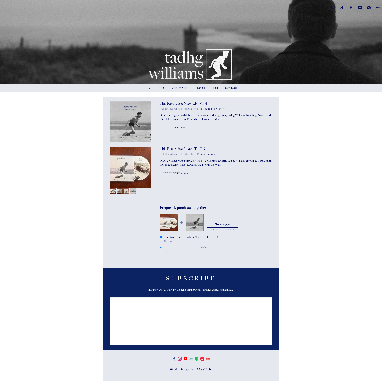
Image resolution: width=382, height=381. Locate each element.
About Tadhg (180, 87)
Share (167, 137)
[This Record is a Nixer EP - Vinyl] (130, 122)
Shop (215, 87)
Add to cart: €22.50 (175, 128)
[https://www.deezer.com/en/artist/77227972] (208, 359)
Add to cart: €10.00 (175, 173)
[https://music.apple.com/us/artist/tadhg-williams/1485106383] (202, 359)
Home (148, 87)
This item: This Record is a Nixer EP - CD (191, 237)
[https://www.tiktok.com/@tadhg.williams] (342, 7)
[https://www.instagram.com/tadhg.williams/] (333, 7)
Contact (231, 87)
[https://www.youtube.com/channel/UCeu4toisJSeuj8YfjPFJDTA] (360, 7)
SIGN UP (200, 87)
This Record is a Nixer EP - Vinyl (182, 247)
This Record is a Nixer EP (211, 108)
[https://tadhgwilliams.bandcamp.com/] (378, 7)
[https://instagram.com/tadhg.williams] (180, 359)
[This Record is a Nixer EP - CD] (130, 167)
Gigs (161, 87)
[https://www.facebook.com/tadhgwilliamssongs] (351, 7)
